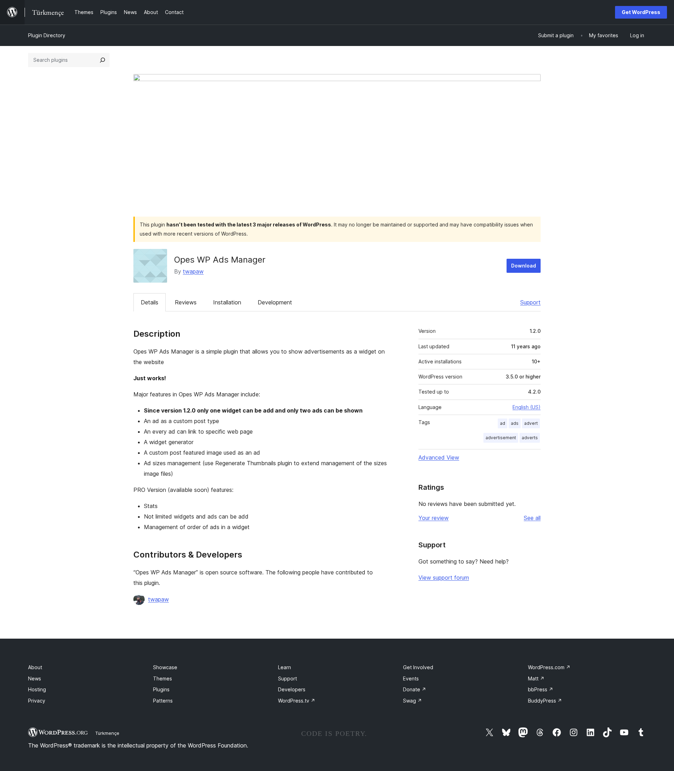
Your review (433, 517)
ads (514, 423)
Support (530, 302)
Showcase (165, 667)
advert (531, 423)
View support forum (443, 577)
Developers (291, 689)
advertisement (500, 437)
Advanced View (438, 457)
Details (149, 302)
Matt (536, 678)
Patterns (163, 701)
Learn (284, 667)
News (34, 678)
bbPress (540, 689)
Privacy (36, 701)
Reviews (186, 302)
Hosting (37, 689)
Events (411, 678)
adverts (530, 437)
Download (523, 266)
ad (502, 423)
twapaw (193, 271)
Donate (414, 689)
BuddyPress (545, 701)
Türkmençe (107, 733)
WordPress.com (549, 667)
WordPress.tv (296, 701)
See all (532, 517)
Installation (227, 302)
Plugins (161, 689)
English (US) (527, 407)
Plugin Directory (46, 35)
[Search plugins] (102, 60)
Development (275, 302)
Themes (162, 678)
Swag (412, 701)
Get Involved (418, 667)
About (35, 667)
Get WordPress (641, 12)
